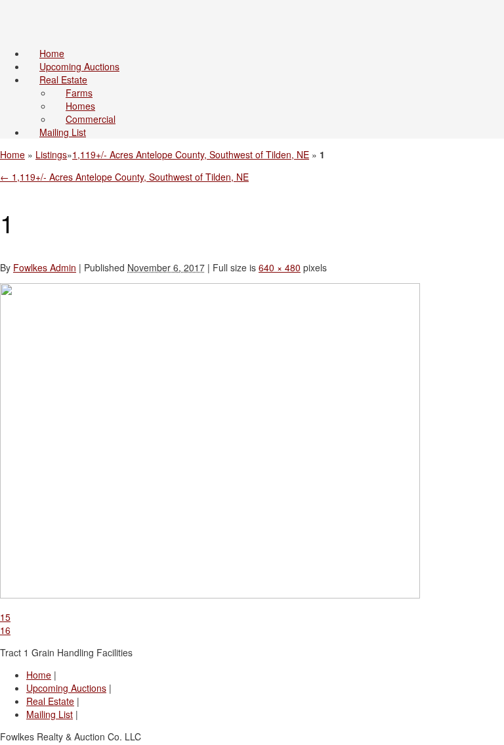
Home (51, 53)
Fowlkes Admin (44, 267)
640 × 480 (280, 267)
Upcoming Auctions (79, 66)
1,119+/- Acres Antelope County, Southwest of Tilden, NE (190, 154)
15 (5, 616)
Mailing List (62, 132)
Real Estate (63, 79)
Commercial (91, 118)
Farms (79, 92)
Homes (80, 105)
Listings (51, 154)
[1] (210, 594)
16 (5, 630)
